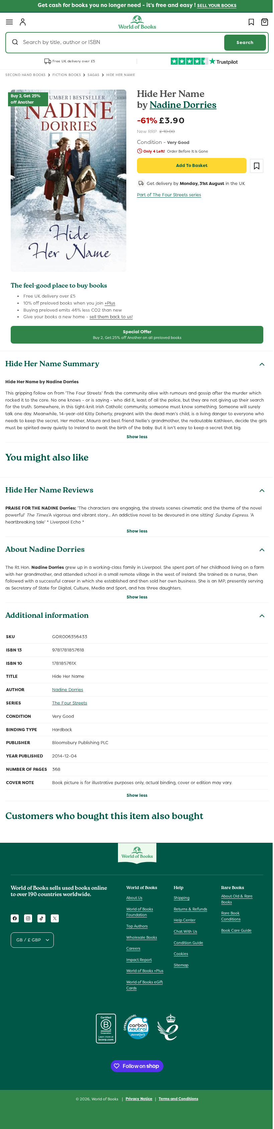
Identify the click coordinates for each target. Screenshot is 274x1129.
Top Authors (137, 922)
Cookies (179, 950)
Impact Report (139, 956)
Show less (134, 439)
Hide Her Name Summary (52, 361)
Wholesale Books (141, 933)
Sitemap (179, 961)
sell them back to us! (111, 313)
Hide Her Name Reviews (49, 494)
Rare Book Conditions (227, 912)
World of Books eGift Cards (144, 987)
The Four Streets (69, 705)
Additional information (47, 619)
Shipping (180, 894)
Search (240, 42)
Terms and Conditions (176, 1101)
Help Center (183, 916)
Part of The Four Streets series (167, 194)
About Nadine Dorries (45, 553)
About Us (134, 894)
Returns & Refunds (189, 905)
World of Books (103, 1101)
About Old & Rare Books (233, 895)
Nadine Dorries (180, 106)
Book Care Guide (233, 926)
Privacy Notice (136, 1101)
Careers (133, 945)
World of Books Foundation (139, 908)
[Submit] (16, 42)
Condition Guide (186, 939)
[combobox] (134, 42)
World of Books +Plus (139, 970)
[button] (9, 22)
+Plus (110, 299)
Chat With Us (183, 928)
